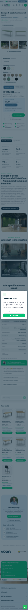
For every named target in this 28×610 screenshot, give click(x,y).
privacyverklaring (18, 307)
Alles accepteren (14, 315)
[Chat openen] (25, 607)
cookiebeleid (8, 307)
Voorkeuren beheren (14, 311)
